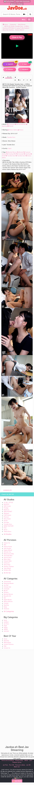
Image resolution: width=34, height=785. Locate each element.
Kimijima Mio (7, 570)
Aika (5, 545)
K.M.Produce (7, 515)
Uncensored (7, 581)
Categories (13, 24)
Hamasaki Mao (8, 555)
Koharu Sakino (13, 130)
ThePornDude (10, 1)
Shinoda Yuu (7, 552)
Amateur (6, 592)
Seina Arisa (7, 564)
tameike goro (11, 156)
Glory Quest (7, 519)
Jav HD (28, 765)
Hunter (6, 520)
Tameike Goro (11, 137)
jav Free (5, 765)
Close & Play (17, 37)
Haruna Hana (7, 557)
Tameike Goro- (8, 524)
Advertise (6, 641)
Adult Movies (21, 24)
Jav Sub (6, 585)
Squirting (6, 605)
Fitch (5, 528)
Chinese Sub (7, 587)
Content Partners (9, 644)
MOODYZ (6, 504)
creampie (20, 154)
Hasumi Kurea (8, 546)
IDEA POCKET (8, 511)
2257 (30, 760)
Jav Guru (6, 624)
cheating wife (12, 154)
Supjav (6, 627)
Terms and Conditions (7, 760)
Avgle (5, 626)
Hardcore (6, 609)
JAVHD (6, 629)
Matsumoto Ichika (9, 554)
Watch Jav (17, 767)
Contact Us (7, 648)
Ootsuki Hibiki (8, 561)
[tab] (7, 490)
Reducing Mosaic (9, 583)
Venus (5, 529)
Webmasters (7, 642)
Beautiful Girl (7, 596)
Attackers (6, 513)
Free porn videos (20, 765)
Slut (5, 598)
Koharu (21, 130)
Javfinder (6, 631)
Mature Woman (8, 601)
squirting (27, 154)
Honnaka (6, 522)
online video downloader (23, 1)
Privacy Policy (19, 760)
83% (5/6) (10, 77)
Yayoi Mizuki (7, 568)
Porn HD (11, 765)
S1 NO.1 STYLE (8, 502)
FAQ (5, 646)
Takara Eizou (7, 531)
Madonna (6, 510)
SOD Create (7, 506)
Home (6, 24)
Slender (11, 126)
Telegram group (16, 762)
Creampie (11, 124)
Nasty (5, 607)
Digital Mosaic (8, 599)
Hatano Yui (7, 543)
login (21, 4)
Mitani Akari (7, 559)
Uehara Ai (6, 563)
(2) (20, 80)
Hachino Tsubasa (9, 566)
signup (14, 4)
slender (20, 152)
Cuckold (6, 603)
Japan (10, 148)
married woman (12, 152)
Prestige (6, 508)
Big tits (6, 590)
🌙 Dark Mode (17, 781)
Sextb (5, 620)
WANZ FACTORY (9, 526)
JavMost (6, 622)
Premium (6, 517)
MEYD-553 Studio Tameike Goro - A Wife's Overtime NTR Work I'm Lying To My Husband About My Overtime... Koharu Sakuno (16, 28)
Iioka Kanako (7, 548)
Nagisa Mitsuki (8, 550)
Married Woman (21, 124)
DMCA (26, 760)
